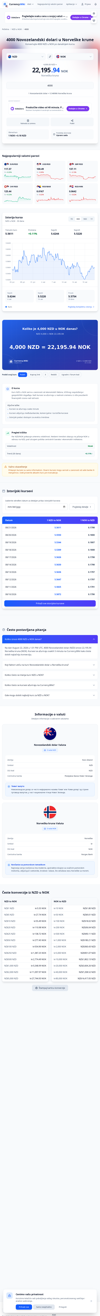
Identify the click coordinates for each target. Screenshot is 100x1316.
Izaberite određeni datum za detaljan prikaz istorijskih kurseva (32, 500)
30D (78, 219)
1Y (91, 219)
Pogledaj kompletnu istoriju (80, 307)
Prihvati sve (24, 1307)
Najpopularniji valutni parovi (50, 4)
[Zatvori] (91, 1301)
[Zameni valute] (50, 57)
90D (85, 219)
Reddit (54, 374)
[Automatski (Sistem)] (94, 20)
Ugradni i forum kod (70, 374)
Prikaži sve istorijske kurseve (50, 603)
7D (71, 219)
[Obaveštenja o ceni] (95, 4)
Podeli (22, 374)
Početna (5, 29)
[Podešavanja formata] (94, 13)
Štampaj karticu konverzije (52, 988)
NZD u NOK (17, 29)
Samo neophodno (44, 1307)
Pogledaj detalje (80, 506)
